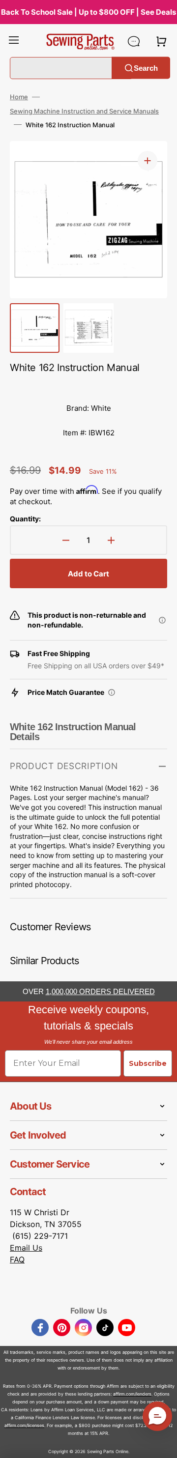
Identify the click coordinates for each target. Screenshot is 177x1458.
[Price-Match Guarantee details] (112, 692)
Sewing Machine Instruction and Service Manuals (84, 111)
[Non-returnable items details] (162, 620)
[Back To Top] (162, 1443)
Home (19, 97)
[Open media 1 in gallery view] (147, 161)
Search (146, 67)
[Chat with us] (134, 41)
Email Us (26, 1248)
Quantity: (25, 519)
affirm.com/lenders (132, 1394)
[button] (14, 41)
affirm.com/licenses (24, 1425)
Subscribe (148, 1063)
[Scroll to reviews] (88, 386)
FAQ (17, 1259)
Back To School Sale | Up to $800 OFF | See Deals (88, 12)
